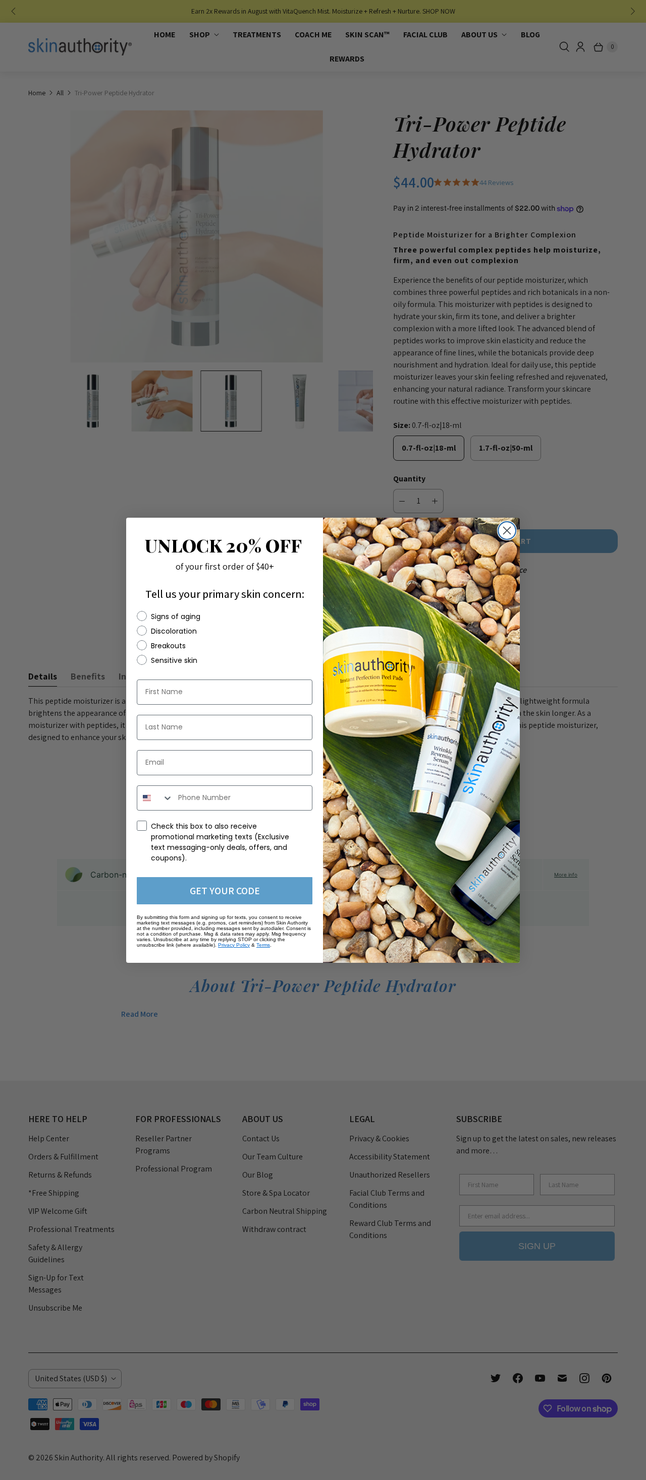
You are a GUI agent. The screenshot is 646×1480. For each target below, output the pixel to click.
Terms (263, 945)
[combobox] (155, 798)
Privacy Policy (234, 945)
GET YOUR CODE (225, 890)
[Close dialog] (507, 530)
